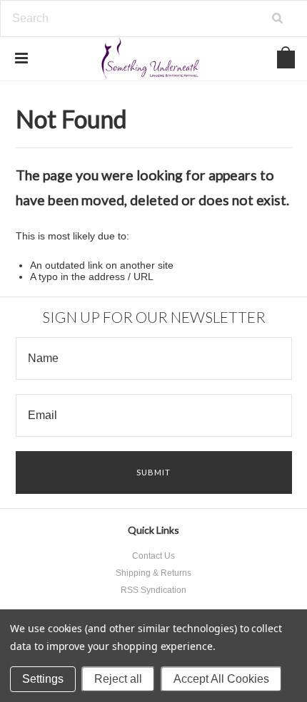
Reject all (118, 679)
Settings (43, 679)
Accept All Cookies (221, 679)
